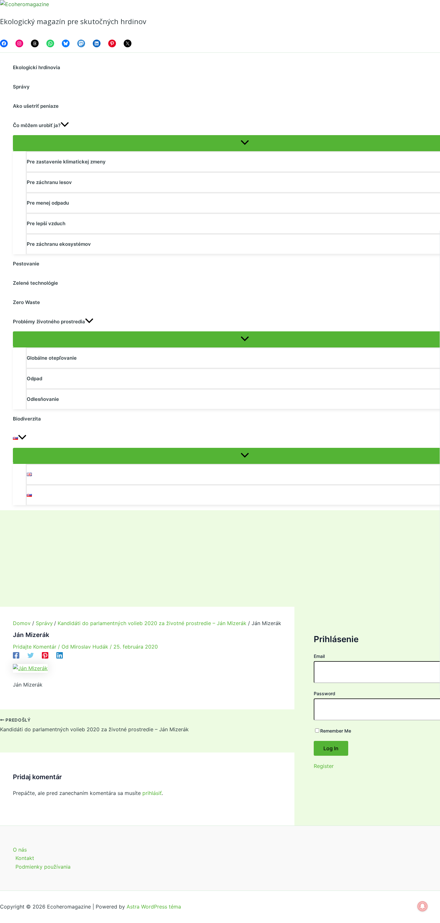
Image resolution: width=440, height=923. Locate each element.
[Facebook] (16, 655)
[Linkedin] (59, 655)
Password (324, 693)
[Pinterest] (45, 655)
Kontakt (24, 858)
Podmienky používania (43, 866)
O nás (20, 849)
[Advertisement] (220, 558)
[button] (65, 125)
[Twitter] (30, 655)
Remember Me (335, 731)
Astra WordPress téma (154, 906)
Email (319, 656)
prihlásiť (152, 793)
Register (324, 766)
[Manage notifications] (422, 906)
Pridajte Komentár (34, 646)
